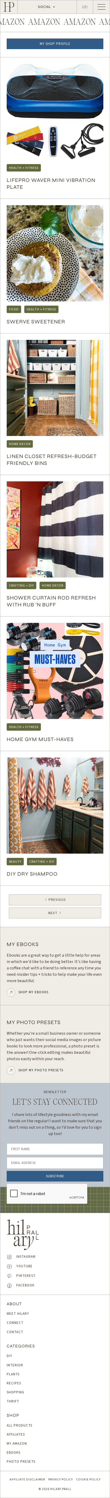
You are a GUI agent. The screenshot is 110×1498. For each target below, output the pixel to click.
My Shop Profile (55, 43)
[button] (47, 7)
